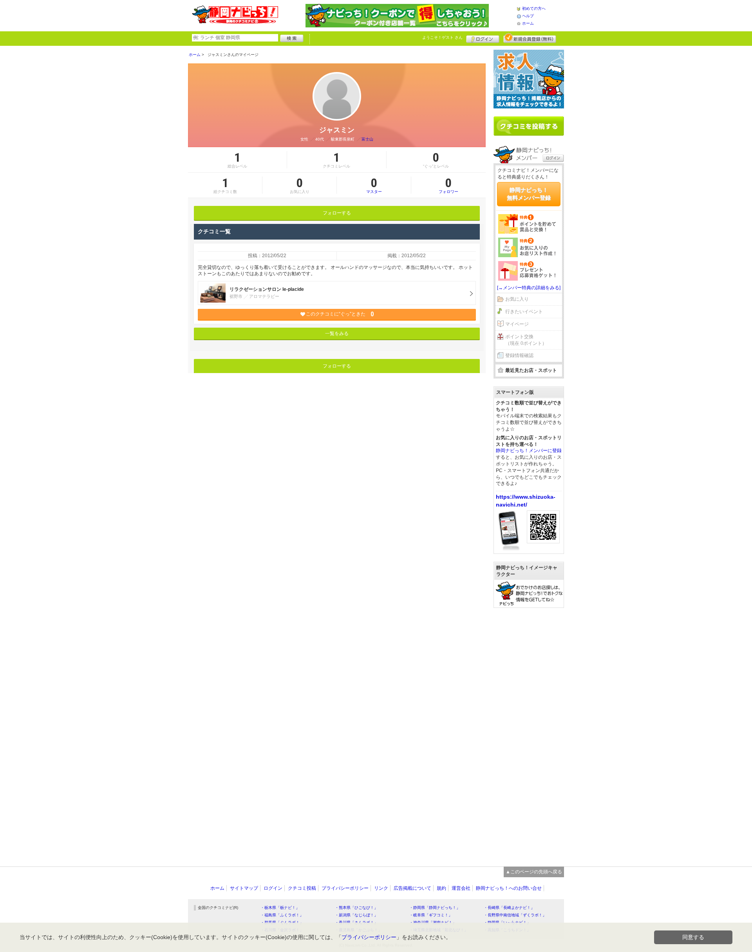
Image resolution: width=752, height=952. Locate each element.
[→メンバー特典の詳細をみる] (528, 287)
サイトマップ (244, 888)
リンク (381, 888)
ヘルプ (528, 16)
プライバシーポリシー (345, 888)
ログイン (482, 38)
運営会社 (461, 888)
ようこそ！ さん (442, 37)
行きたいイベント (524, 311)
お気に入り (517, 299)
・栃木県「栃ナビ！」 (280, 907)
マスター (374, 185)
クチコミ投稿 (302, 888)
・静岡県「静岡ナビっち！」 (434, 907)
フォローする (337, 213)
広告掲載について (412, 888)
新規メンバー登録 (529, 38)
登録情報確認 (519, 355)
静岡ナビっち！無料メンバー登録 (529, 194)
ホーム (528, 23)
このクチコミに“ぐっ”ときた (340, 314)
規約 (441, 888)
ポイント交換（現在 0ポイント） (526, 340)
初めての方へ (534, 8)
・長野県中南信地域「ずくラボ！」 (515, 915)
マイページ (517, 324)
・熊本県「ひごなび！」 (356, 907)
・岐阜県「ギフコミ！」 (430, 915)
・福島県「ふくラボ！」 (282, 915)
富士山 (367, 139)
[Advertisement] (529, 733)
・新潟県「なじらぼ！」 (356, 915)
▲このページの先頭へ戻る (534, 871)
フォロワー (448, 185)
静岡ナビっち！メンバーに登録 (529, 450)
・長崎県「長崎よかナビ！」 (509, 907)
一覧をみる (337, 333)
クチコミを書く (529, 126)
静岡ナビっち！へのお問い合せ (509, 888)
